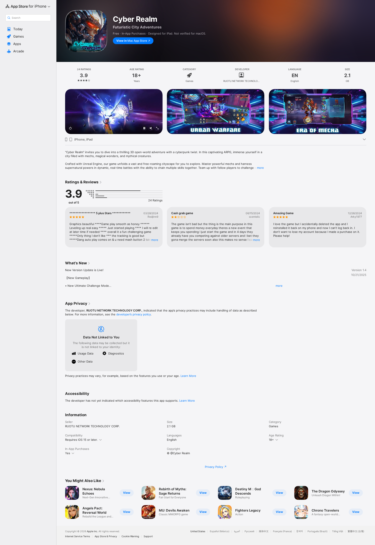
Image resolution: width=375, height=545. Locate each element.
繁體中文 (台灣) (356, 531)
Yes (67, 453)
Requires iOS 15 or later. (81, 439)
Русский (249, 531)
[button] (28, 29)
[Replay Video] (70, 128)
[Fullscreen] (157, 128)
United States (197, 531)
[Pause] (144, 128)
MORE (154, 240)
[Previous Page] (61, 112)
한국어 (299, 531)
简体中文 (263, 531)
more (260, 167)
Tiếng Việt (337, 531)
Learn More (188, 376)
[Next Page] (371, 112)
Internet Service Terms (77, 536)
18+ (271, 439)
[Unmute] (150, 128)
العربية (237, 531)
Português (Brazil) (317, 531)
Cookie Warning (130, 536)
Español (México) (219, 531)
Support (148, 536)
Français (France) (282, 531)
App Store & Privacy (106, 536)
